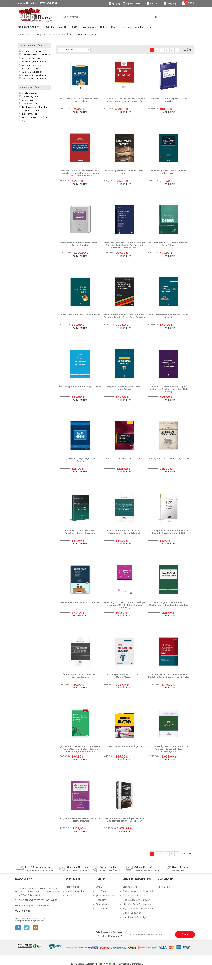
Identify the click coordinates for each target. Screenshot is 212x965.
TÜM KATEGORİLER (29, 27)
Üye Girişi (101, 891)
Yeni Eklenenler (143, 27)
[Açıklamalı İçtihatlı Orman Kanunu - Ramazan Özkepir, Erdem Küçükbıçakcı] (168, 723)
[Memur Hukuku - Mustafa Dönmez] (80, 579)
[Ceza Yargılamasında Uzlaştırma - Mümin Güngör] (124, 651)
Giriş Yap (171, 3)
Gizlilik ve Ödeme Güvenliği (138, 891)
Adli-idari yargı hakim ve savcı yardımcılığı (34, 67)
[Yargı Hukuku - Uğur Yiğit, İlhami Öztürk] (80, 436)
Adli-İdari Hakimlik (56, 27)
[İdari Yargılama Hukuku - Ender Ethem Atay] (168, 148)
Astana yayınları (30, 103)
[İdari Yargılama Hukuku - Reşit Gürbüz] (80, 364)
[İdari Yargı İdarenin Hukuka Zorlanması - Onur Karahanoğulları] (168, 579)
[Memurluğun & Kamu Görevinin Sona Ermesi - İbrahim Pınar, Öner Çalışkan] (124, 292)
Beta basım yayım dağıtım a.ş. (35, 119)
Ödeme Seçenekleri (134, 895)
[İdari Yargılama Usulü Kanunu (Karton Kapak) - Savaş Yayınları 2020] (168, 508)
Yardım (116, 3)
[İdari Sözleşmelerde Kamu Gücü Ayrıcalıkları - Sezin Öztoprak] (124, 508)
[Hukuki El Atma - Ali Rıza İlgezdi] (124, 723)
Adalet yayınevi (29, 93)
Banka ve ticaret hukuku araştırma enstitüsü (34, 109)
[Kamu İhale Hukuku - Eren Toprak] (124, 436)
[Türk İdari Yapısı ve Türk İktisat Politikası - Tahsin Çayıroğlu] (80, 508)
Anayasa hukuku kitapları (34, 75)
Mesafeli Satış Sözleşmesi (137, 904)
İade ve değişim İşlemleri (136, 899)
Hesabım (101, 899)
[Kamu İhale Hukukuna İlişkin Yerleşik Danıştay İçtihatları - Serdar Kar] (124, 795)
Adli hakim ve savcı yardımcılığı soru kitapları (34, 60)
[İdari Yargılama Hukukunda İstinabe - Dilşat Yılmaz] (168, 220)
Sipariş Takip (133, 3)
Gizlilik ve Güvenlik (133, 913)
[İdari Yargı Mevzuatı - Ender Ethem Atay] (124, 148)
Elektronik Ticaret (94, 964)
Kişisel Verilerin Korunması (138, 908)
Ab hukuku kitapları (31, 51)
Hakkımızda (72, 886)
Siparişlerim (102, 904)
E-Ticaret (118, 964)
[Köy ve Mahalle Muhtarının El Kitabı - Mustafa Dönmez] (80, 795)
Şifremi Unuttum (105, 895)
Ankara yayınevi (30, 96)
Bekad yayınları (30, 114)
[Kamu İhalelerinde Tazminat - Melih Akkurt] (168, 292)
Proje (110, 964)
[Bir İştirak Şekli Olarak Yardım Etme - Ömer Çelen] (80, 76)
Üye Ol (153, 3)
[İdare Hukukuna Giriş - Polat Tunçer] (80, 292)
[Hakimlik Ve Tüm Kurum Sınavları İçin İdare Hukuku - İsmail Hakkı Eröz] (124, 76)
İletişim (70, 895)
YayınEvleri (164, 886)
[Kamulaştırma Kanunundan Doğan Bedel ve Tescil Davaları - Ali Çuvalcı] (168, 651)
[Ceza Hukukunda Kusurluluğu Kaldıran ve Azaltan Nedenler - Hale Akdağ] (168, 364)
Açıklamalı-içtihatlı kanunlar (36, 54)
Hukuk (103, 27)
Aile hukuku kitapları (32, 72)
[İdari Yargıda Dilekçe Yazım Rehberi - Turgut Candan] (80, 220)
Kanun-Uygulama (121, 27)
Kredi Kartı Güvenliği (134, 917)
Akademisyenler (75, 891)
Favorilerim (102, 908)
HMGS (73, 27)
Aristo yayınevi (29, 100)
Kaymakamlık (88, 27)
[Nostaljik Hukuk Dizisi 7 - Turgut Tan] (168, 436)
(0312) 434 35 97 (48, 3)
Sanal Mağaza (78, 964)
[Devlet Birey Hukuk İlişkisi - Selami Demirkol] (168, 76)
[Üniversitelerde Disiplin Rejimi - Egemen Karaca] (80, 651)
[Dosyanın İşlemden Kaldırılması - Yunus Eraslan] (124, 364)
